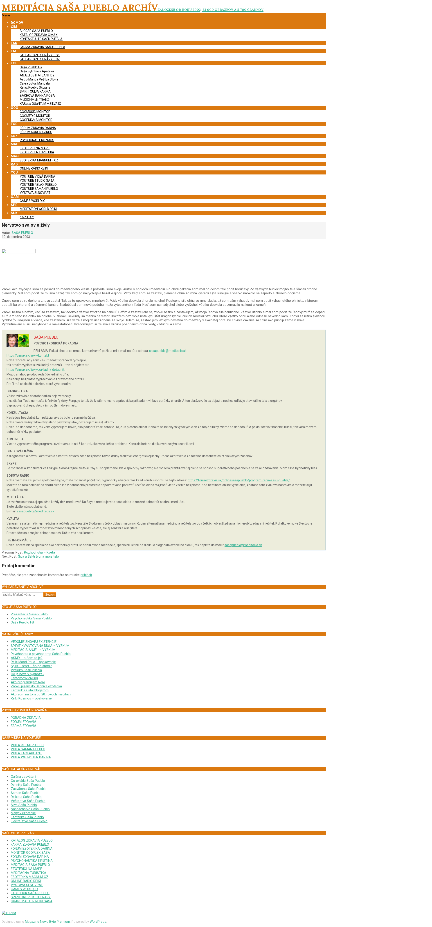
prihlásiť (86, 575)
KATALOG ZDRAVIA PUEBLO (32, 840)
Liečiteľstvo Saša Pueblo (29, 821)
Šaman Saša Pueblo (25, 793)
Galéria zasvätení (23, 777)
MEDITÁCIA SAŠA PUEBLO (30, 865)
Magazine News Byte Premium (47, 922)
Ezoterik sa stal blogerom (30, 690)
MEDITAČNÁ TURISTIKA (28, 873)
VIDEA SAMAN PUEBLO (28, 749)
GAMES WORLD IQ (24, 889)
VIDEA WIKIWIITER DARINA (31, 757)
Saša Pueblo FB (22, 622)
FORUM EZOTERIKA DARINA (31, 849)
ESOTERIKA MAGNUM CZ (29, 877)
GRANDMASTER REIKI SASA (31, 901)
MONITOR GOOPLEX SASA (30, 853)
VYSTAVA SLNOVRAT (27, 885)
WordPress (98, 922)
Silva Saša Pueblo (24, 805)
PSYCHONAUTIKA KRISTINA (32, 861)
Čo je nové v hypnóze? (27, 674)
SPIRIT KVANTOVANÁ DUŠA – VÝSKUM (40, 646)
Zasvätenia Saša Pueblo (29, 789)
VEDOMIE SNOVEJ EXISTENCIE (33, 642)
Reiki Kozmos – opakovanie (31, 698)
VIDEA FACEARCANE (26, 753)
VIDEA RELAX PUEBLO (27, 745)
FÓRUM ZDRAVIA (23, 722)
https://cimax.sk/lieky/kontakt (28, 355)
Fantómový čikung (24, 678)
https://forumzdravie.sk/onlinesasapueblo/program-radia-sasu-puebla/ (239, 480)
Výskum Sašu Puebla (26, 670)
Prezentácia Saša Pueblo (29, 614)
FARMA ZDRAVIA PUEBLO (30, 844)
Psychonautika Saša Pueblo (31, 618)
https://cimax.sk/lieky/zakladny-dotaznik (36, 369)
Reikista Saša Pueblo (26, 797)
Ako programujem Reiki (28, 682)
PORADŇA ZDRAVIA (26, 718)
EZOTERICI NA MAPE (26, 869)
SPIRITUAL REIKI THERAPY (31, 897)
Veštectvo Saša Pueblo (28, 801)
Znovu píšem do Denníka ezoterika (36, 686)
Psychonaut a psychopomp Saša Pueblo (41, 654)
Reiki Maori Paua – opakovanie (33, 662)
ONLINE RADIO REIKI (26, 881)
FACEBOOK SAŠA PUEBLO (30, 893)
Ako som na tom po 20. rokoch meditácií (41, 694)
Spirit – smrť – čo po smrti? (31, 666)
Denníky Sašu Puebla (26, 785)
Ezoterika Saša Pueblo (27, 817)
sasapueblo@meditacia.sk (168, 351)
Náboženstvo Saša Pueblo (30, 809)
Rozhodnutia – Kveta (39, 552)
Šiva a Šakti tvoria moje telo (38, 556)
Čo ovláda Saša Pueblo (28, 781)
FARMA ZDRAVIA (23, 726)
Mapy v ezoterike (23, 813)
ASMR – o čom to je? (27, 658)
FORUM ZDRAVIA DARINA (30, 857)
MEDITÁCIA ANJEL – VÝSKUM (33, 650)
